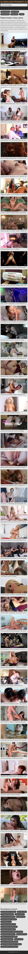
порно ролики (15, 11)
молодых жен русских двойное (9, 936)
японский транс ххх (6, 921)
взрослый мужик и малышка (8, 911)
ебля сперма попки (21, 934)
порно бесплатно (5, 11)
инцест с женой (19, 939)
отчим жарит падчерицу (7, 914)
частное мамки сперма (7, 939)
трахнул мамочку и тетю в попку (9, 946)
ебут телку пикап (22, 911)
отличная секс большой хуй (8, 916)
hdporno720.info (5, 14)
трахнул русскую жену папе (8, 924)
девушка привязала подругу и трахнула (11, 944)
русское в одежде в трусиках (8, 919)
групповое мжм (21, 916)
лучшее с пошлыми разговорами (9, 941)
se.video (22, 14)
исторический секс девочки (8, 929)
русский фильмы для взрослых (9, 926)
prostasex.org (14, 14)
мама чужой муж (19, 914)
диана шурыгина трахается (8, 934)
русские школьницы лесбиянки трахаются (11, 931)
